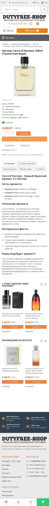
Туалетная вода (18, 155)
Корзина (33, 30)
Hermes (14, 150)
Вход (37, 2)
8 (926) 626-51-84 (18, 23)
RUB (3, 2)
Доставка (6, 465)
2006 (33, 155)
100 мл (8, 155)
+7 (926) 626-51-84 (37, 461)
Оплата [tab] (41, 169)
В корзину (24, 133)
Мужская (39, 155)
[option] (12, 311)
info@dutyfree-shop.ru (39, 476)
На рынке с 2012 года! (11, 461)
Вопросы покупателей (11, 477)
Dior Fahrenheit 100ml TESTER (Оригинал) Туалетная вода (33, 315)
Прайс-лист (7, 481)
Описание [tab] (10, 163)
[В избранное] (21, 331)
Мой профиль (8, 495)
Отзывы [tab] (11, 169)
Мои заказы (7, 491)
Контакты (6, 473)
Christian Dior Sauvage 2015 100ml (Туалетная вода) (12, 314)
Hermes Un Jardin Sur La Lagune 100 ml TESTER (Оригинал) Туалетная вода (34, 370)
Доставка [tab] (27, 169)
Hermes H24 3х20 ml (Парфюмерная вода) (10, 369)
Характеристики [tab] (28, 163)
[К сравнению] (18, 331)
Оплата (5, 469)
